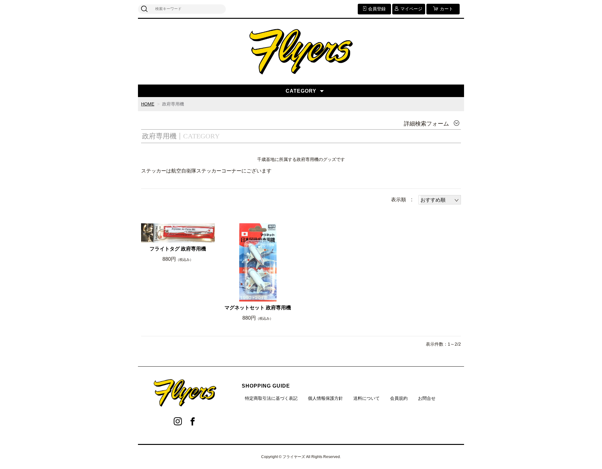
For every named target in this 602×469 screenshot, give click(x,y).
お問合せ (427, 398)
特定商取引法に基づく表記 (271, 398)
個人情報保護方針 (325, 398)
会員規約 (399, 398)
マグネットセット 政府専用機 (257, 307)
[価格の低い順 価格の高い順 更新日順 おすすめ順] (440, 199)
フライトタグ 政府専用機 (178, 248)
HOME (147, 103)
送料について (366, 398)
